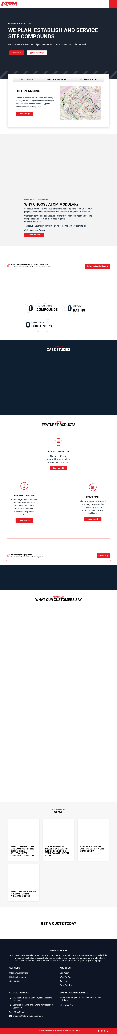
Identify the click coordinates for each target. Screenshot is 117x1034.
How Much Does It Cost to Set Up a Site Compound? (92, 848)
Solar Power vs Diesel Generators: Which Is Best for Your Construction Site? (57, 851)
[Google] (107, 1031)
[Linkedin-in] (105, 1031)
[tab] (26, 79)
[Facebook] (99, 1031)
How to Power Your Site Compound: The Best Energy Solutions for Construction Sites (22, 851)
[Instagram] (102, 1031)
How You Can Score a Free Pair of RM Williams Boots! (23, 893)
